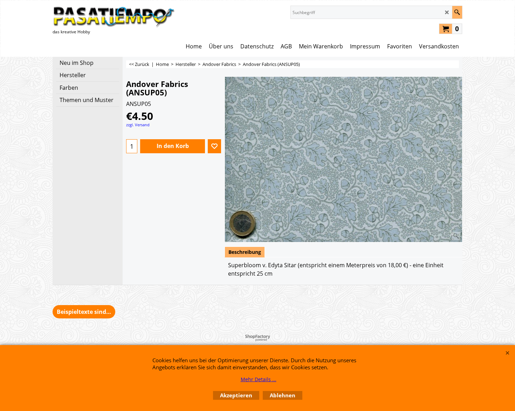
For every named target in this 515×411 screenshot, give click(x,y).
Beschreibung (244, 252)
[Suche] (457, 12)
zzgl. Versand (138, 124)
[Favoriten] (214, 146)
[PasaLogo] (114, 17)
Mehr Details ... (258, 379)
